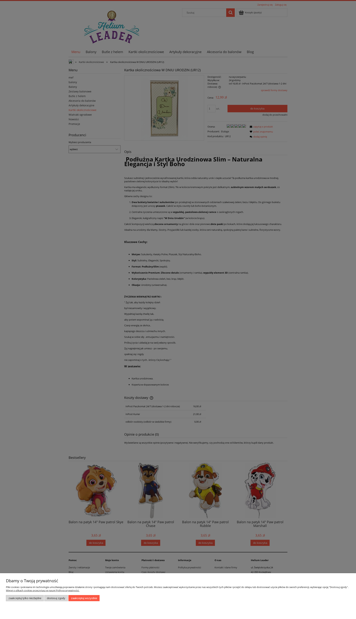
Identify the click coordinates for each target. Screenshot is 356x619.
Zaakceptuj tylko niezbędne (25, 598)
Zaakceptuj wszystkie (84, 598)
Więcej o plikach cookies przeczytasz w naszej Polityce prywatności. (42, 590)
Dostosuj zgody (56, 598)
